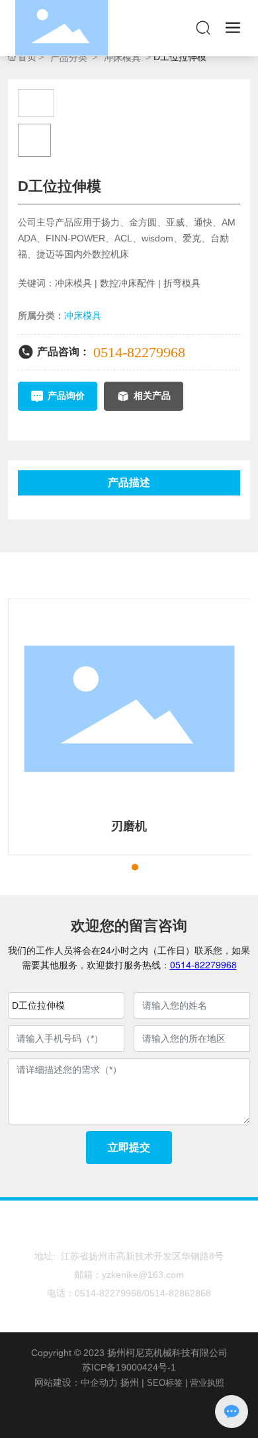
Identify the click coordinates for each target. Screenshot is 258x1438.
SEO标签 (165, 1383)
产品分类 (68, 57)
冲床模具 (122, 57)
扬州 (129, 1382)
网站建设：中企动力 (76, 1382)
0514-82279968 (139, 352)
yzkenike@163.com (143, 1274)
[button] (111, 867)
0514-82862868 (177, 1293)
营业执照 (207, 1383)
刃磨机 (129, 826)
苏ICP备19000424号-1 (129, 1367)
